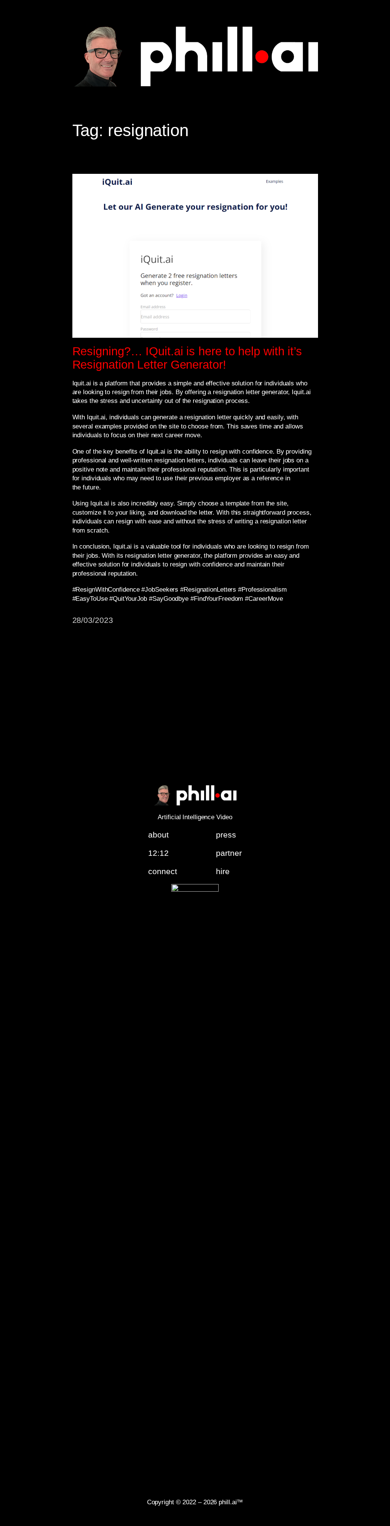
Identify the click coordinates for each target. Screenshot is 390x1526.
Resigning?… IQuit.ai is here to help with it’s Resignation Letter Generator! (187, 358)
